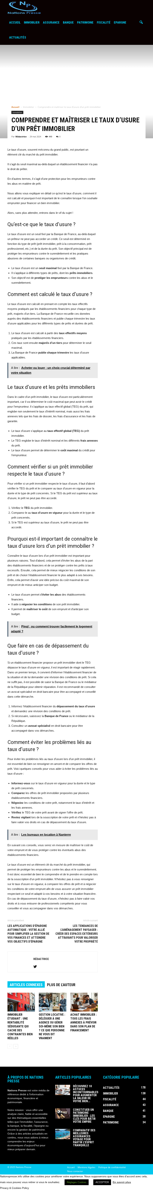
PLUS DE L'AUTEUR (61, 985)
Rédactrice (21, 136)
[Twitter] (36, 967)
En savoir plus (122, 1182)
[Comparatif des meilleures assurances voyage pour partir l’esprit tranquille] (62, 1134)
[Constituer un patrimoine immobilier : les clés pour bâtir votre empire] (62, 1113)
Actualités (17, 37)
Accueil (15, 22)
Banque (68, 22)
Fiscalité (103, 22)
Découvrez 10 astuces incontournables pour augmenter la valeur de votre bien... (85, 1093)
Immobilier (32, 22)
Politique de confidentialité (112, 1167)
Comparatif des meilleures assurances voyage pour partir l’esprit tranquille (84, 1138)
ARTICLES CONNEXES (26, 985)
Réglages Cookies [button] (76, 1182)
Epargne (120, 22)
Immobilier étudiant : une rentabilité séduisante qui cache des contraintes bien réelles (20, 1026)
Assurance (51, 22)
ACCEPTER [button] (102, 1182)
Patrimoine (85, 22)
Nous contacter (75, 1171)
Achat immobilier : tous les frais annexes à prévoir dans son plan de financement (83, 1022)
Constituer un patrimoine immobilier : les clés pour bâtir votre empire (84, 1115)
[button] (141, 22)
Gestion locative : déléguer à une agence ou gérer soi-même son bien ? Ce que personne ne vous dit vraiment (52, 1026)
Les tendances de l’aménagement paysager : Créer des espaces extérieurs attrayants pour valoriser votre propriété (76, 933)
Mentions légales (86, 1167)
